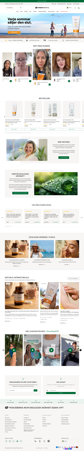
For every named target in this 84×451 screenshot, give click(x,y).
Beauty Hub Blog (64, 417)
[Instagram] (10, 441)
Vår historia (54, 3)
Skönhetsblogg (76, 3)
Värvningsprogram (8, 429)
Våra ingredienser (8, 419)
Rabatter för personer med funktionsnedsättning (29, 430)
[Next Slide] (81, 217)
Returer (44, 421)
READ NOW (7, 321)
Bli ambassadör (27, 423)
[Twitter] (13, 441)
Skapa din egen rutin (62, 3)
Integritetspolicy (39, 447)
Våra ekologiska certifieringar (11, 421)
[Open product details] (50, 85)
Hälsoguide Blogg (64, 419)
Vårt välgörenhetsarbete (10, 423)
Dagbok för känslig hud (9, 425)
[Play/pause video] (49, 53)
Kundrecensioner (64, 421)
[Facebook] (6, 441)
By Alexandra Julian (9, 318)
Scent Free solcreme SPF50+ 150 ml (42, 83)
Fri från (6, 431)
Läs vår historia (64, 157)
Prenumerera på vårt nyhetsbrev (23, 382)
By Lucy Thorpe (43, 317)
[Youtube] (17, 441)
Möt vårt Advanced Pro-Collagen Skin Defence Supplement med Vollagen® (21, 312)
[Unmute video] (49, 50)
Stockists (44, 419)
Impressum (44, 425)
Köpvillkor (46, 447)
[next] (81, 350)
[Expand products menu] (69, 78)
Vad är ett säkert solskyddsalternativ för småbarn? (69, 312)
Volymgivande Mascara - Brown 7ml (61, 79)
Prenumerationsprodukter (29, 425)
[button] (78, 1)
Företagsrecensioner (65, 423)
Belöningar (69, 3)
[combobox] (48, 390)
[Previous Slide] (2, 217)
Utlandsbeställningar (46, 423)
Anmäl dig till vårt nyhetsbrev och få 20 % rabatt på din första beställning (42, 0)
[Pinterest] (21, 441)
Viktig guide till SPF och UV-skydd (49, 311)
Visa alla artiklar (73, 278)
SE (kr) (70, 7)
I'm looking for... (9, 7)
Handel (25, 421)
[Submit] (35, 390)
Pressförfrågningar (27, 419)
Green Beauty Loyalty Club (10, 427)
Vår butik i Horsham (27, 427)
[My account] (75, 7)
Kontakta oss (26, 417)
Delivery (44, 417)
